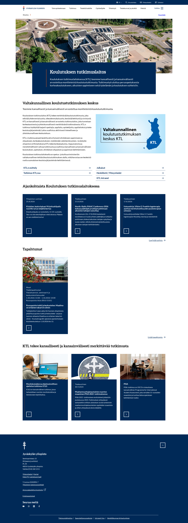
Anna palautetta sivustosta (33, 490)
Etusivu (26, 15)
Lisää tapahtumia (155, 337)
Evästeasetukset (29, 496)
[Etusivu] (34, 8)
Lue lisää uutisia (156, 240)
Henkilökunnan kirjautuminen (118, 518)
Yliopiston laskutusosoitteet (33, 485)
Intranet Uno (100, 518)
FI (119, 3)
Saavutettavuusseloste (83, 518)
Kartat (36, 474)
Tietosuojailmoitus (65, 518)
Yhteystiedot (27, 474)
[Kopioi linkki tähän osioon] (100, 103)
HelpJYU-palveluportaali (32, 477)
